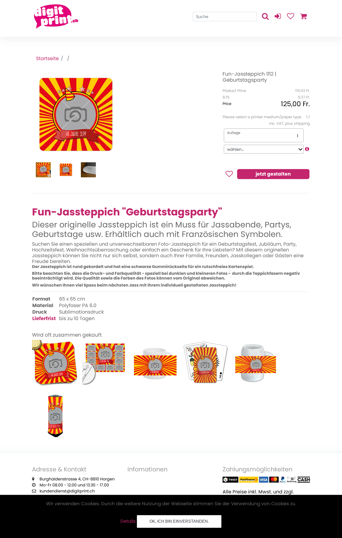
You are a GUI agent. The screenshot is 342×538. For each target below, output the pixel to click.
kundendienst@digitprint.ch (67, 491)
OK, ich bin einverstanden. (179, 521)
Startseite (47, 58)
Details (127, 521)
